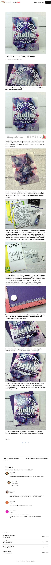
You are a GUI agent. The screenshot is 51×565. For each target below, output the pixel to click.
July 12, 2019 (12, 472)
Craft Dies (17, 59)
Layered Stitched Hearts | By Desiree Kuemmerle (36, 458)
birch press (12, 59)
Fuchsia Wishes (7, 552)
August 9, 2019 (13, 510)
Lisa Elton (12, 474)
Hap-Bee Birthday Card (9, 547)
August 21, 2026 (45, 536)
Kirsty (11, 503)
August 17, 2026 (45, 547)
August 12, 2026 (45, 552)
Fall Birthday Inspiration (9, 536)
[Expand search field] (48, 2)
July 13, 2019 (14, 481)
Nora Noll (11, 492)
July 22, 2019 (12, 501)
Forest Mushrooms (8, 541)
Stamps (20, 59)
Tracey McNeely (15, 483)
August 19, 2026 (45, 541)
